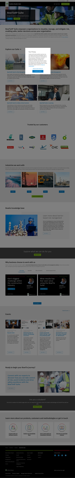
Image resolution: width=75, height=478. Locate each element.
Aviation (12, 192)
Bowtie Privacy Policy (39, 473)
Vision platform (65, 37)
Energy (29, 192)
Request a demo (65, 4)
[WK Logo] (9, 470)
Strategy (7, 455)
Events (6, 463)
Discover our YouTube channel (61, 434)
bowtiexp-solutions (10, 19)
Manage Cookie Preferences (38, 68)
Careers (28, 455)
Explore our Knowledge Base (29, 434)
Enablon (16, 447)
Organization (7, 457)
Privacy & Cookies (15, 473)
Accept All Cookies (38, 71)
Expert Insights (30, 452)
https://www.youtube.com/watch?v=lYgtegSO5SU (17, 19)
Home (6, 447)
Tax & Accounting (19, 457)
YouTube (66, 455)
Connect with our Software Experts (13, 434)
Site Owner (29, 459)
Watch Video (10, 294)
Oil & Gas (61, 192)
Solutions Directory (20, 452)
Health (17, 455)
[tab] (22, 270)
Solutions (11, 447)
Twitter (59, 455)
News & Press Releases (9, 461)
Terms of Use (7, 473)
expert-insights (37, 303)
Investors (29, 457)
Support (39, 457)
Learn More (10, 80)
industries (37, 196)
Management (8, 459)
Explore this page (37, 406)
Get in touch (37, 254)
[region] (38, 61)
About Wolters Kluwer (9, 452)
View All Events (65, 310)
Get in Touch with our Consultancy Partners (45, 434)
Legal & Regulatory (20, 466)
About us (39, 455)
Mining (45, 192)
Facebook (55, 455)
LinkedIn (62, 455)
